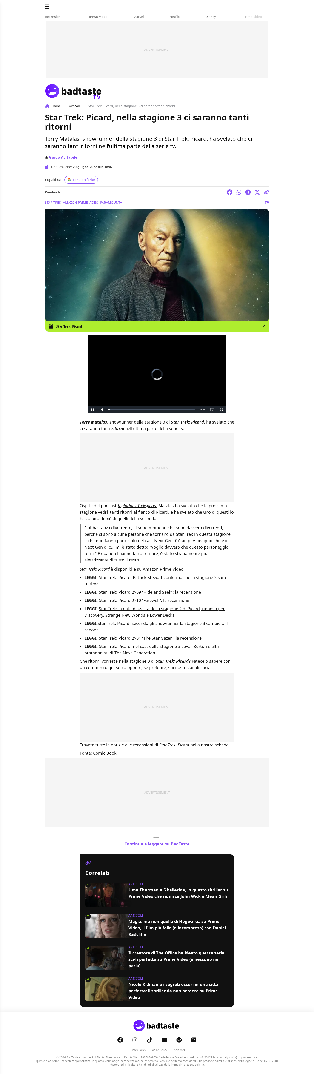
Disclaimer (178, 1050)
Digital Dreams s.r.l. (109, 1057)
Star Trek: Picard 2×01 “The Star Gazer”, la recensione (150, 638)
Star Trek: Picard (69, 326)
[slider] (152, 409)
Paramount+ (111, 202)
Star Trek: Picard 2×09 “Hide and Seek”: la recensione (150, 592)
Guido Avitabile (63, 157)
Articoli (74, 106)
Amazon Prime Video (80, 202)
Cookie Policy (158, 1050)
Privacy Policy (137, 1050)
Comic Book (105, 753)
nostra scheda (214, 745)
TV (267, 202)
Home (56, 106)
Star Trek (53, 202)
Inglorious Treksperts (137, 505)
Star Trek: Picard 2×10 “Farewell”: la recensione (144, 600)
